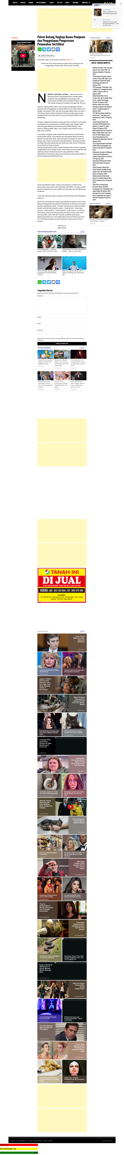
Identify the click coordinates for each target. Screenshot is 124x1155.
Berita (15, 3)
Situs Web (40, 330)
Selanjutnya (14, 38)
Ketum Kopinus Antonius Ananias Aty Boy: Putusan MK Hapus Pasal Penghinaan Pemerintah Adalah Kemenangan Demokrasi (102, 79)
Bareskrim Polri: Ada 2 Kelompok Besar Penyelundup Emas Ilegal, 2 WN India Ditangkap (102, 195)
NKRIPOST (69, 60)
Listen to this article (47, 56)
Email (39, 323)
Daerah (22, 3)
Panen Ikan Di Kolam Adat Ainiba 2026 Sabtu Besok (102, 162)
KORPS (67, 3)
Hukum (31, 3)
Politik (59, 3)
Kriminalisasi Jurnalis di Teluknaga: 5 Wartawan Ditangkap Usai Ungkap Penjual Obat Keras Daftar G (102, 155)
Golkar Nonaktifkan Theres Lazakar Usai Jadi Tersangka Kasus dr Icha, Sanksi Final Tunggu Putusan (102, 99)
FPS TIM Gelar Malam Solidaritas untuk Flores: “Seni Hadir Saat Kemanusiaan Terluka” (102, 115)
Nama (39, 317)
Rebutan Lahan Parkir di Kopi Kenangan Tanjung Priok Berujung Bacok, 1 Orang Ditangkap (102, 106)
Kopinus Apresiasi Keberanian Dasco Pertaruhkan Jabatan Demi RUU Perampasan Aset (102, 178)
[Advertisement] (75, 20)
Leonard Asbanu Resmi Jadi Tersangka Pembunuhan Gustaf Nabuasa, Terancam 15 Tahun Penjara (101, 125)
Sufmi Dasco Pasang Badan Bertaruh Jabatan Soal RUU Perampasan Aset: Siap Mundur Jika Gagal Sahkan (103, 187)
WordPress (110, 1141)
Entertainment (41, 3)
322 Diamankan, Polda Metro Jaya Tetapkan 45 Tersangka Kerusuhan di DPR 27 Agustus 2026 (102, 89)
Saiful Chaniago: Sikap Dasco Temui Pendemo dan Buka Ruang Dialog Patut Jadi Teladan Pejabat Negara (102, 170)
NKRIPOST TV (86, 3)
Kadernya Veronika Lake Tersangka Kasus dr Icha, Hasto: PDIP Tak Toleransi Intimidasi (102, 70)
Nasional (76, 3)
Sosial (52, 3)
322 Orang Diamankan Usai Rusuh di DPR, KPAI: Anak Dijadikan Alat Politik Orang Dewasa (102, 145)
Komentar (40, 296)
